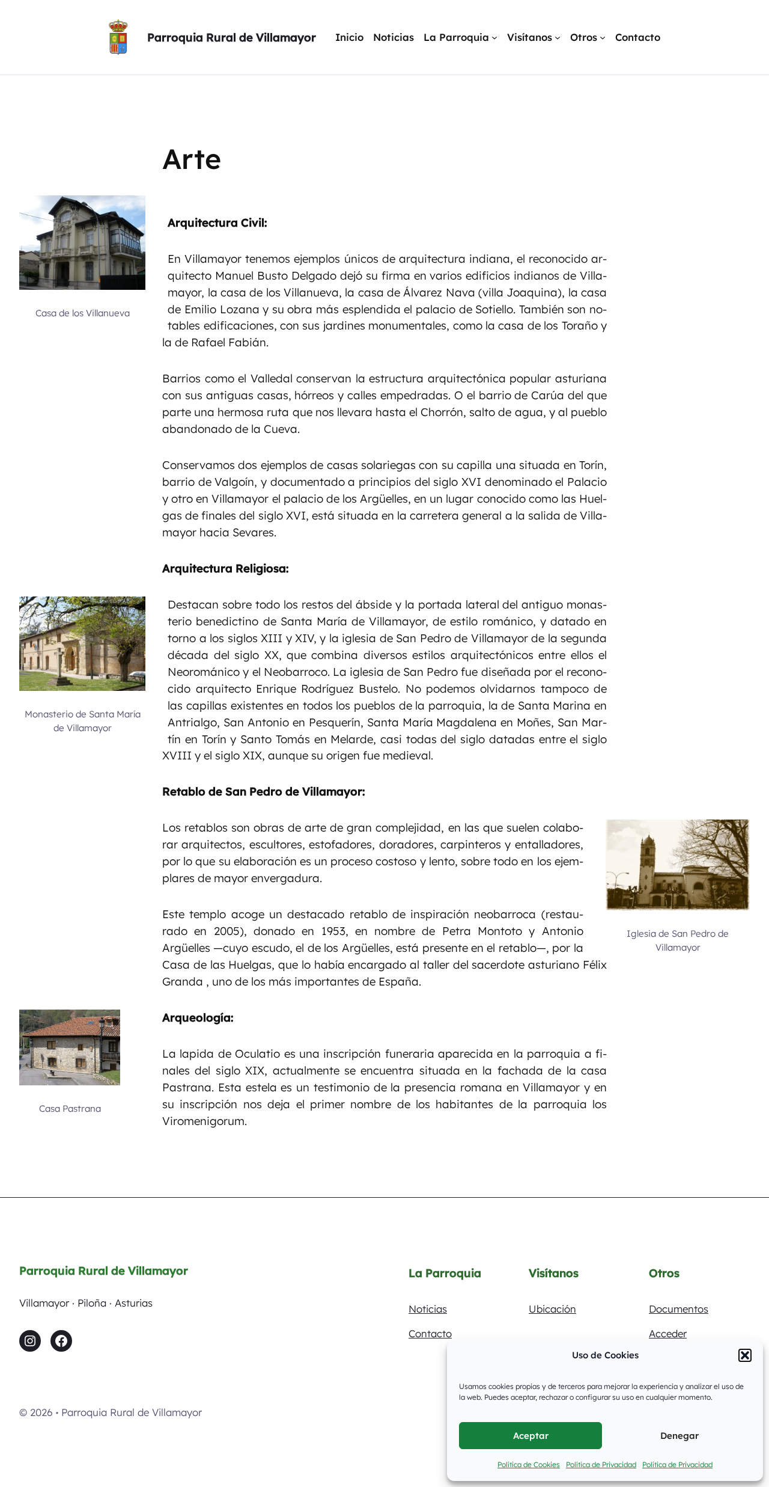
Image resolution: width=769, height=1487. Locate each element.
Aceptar (531, 1435)
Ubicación (552, 1308)
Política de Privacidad (601, 1464)
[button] (745, 1355)
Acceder (668, 1333)
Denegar (679, 1435)
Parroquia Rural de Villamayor (231, 37)
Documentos (678, 1308)
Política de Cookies (528, 1464)
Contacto (430, 1333)
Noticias (428, 1308)
